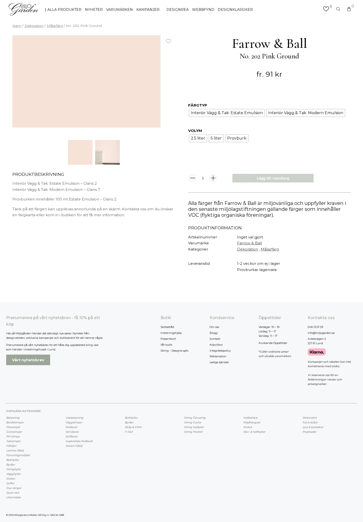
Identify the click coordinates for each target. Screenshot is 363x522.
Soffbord (71, 436)
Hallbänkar (250, 417)
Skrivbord (71, 431)
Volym (195, 130)
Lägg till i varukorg (273, 178)
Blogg (214, 333)
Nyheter (94, 9)
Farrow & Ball (249, 243)
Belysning (13, 417)
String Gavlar (192, 422)
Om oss (214, 327)
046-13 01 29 (315, 327)
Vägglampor (73, 422)
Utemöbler (13, 497)
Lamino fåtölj (15, 450)
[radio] (226, 113)
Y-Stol (129, 431)
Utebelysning (74, 417)
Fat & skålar (310, 422)
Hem (16, 26)
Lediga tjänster (219, 362)
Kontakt (215, 339)
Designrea (177, 9)
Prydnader (309, 431)
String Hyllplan (194, 427)
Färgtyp (197, 105)
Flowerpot (13, 427)
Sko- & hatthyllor (254, 431)
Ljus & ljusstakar (312, 427)
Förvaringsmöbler (18, 455)
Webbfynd (203, 9)
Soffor (10, 483)
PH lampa (13, 436)
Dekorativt (309, 417)
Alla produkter (64, 9)
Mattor (10, 478)
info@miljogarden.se (321, 333)
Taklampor (13, 441)
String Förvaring (195, 417)
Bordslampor (14, 422)
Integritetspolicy (220, 350)
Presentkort (168, 339)
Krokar (247, 427)
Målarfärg (55, 26)
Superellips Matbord (78, 441)
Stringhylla (13, 469)
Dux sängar (13, 488)
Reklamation (218, 356)
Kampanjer (148, 9)
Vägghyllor (13, 474)
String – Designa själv (175, 350)
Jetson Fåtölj (73, 446)
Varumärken (119, 9)
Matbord (71, 427)
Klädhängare (251, 422)
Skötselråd (167, 327)
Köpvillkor (216, 344)
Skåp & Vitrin (133, 427)
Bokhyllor (12, 460)
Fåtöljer (11, 446)
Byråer (10, 464)
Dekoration (33, 26)
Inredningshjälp (171, 333)
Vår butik (166, 344)
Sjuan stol (12, 492)
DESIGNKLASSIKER (235, 9)
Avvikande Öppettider (273, 343)
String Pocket (193, 431)
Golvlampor (14, 431)
